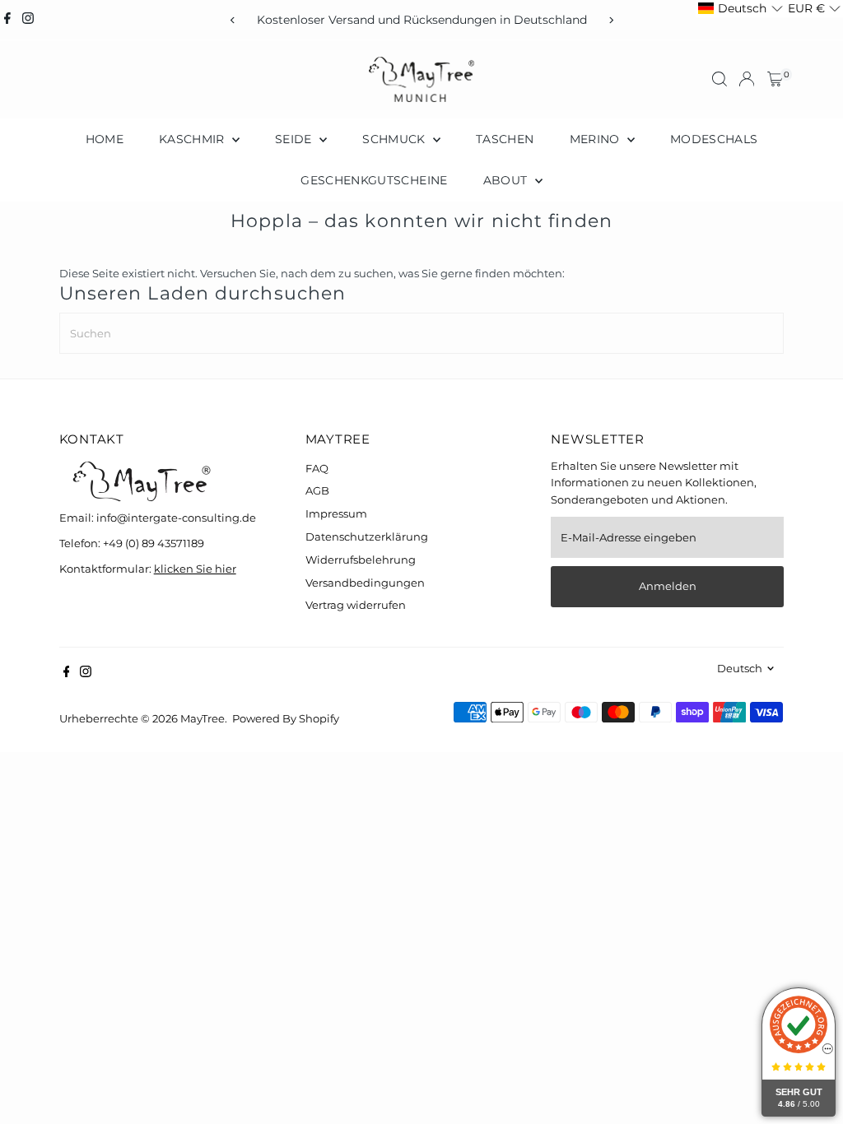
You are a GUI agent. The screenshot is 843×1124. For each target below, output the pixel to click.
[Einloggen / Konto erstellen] (746, 79)
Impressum (336, 513)
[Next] (610, 20)
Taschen (504, 139)
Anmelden (667, 585)
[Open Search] (719, 79)
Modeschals (714, 139)
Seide (295, 139)
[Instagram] (28, 19)
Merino (596, 139)
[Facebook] (7, 19)
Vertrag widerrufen (355, 604)
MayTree (202, 718)
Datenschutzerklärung (366, 536)
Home (104, 139)
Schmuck (395, 139)
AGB (317, 490)
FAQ (316, 468)
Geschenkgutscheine (373, 180)
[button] (740, 8)
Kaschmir (193, 139)
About (507, 180)
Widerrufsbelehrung (360, 559)
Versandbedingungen (365, 582)
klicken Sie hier (195, 568)
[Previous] (232, 20)
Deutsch (739, 668)
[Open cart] (775, 79)
